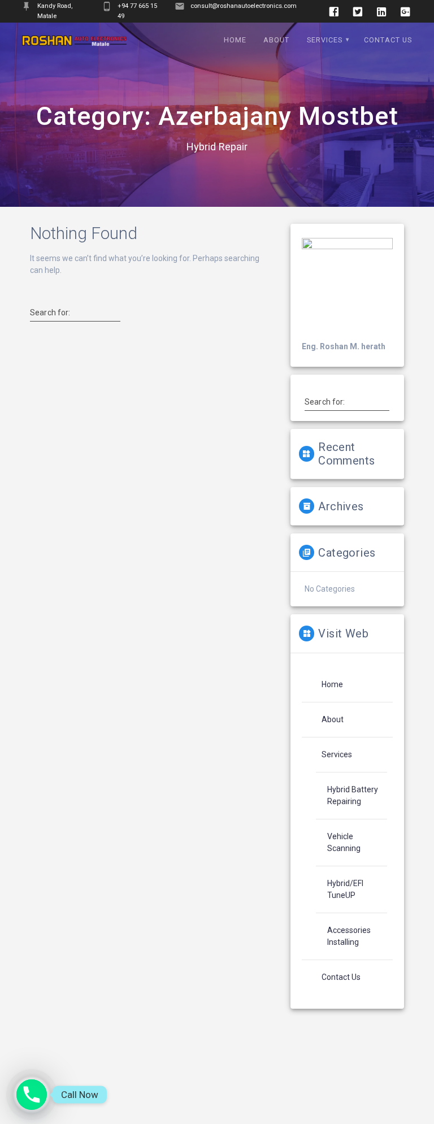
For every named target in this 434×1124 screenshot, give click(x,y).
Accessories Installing (349, 936)
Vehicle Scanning (344, 842)
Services (324, 40)
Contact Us (388, 40)
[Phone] (31, 1094)
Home (235, 40)
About (276, 40)
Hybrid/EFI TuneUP (345, 889)
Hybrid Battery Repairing (352, 795)
